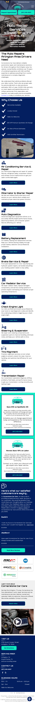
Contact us (5, 95)
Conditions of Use (27, 696)
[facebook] (2, 672)
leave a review (23, 508)
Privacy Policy (4, 696)
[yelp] (5, 672)
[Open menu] (32, 6)
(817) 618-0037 (6, 669)
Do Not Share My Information (15, 696)
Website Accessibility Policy (23, 697)
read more (30, 525)
